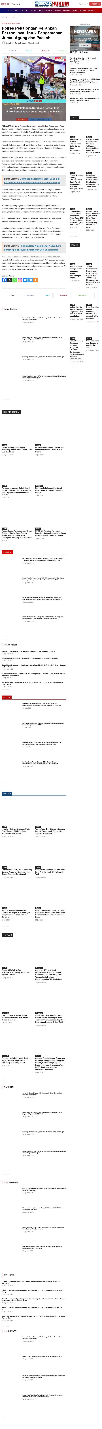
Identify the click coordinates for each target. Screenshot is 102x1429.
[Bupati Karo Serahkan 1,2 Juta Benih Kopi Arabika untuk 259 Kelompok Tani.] (50, 852)
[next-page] (7, 397)
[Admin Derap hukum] (4, 43)
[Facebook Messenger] (25, 280)
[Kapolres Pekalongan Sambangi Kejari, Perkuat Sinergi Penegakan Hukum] (50, 470)
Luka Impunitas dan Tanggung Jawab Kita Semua (92, 344)
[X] (9, 280)
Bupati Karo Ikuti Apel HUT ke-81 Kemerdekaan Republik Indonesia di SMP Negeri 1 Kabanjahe (44, 377)
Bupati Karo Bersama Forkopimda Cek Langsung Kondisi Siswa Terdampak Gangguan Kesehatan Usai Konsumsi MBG (43, 579)
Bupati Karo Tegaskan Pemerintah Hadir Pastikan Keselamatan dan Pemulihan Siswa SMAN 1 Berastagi (42, 1396)
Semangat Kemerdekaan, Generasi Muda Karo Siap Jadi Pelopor (43, 357)
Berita (12, 17)
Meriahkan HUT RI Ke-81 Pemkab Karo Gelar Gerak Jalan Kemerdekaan (76, 145)
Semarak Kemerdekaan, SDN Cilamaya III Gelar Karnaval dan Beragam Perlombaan (42, 318)
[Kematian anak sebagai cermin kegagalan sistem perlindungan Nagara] (77, 255)
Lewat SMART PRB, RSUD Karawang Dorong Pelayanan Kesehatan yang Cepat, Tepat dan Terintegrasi (17, 871)
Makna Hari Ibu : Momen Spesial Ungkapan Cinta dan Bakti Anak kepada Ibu (76, 311)
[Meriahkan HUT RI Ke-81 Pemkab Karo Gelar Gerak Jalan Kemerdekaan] (77, 128)
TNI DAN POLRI (14, 23)
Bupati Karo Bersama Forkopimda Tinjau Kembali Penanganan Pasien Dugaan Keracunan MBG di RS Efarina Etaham (42, 618)
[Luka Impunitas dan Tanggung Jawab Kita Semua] (93, 330)
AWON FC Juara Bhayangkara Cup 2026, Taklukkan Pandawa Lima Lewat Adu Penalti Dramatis (93, 146)
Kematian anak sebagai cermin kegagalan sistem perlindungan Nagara (76, 272)
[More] (73, 51)
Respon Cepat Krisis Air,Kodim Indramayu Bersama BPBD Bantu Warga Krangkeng (15, 1017)
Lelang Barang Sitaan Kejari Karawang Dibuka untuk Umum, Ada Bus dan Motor (17, 449)
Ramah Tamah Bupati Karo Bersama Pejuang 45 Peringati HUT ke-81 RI (28, 651)
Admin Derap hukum (17, 43)
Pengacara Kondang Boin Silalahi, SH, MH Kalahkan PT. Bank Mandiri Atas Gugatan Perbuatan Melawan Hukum (16, 491)
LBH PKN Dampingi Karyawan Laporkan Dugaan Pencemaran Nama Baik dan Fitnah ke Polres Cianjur (50, 533)
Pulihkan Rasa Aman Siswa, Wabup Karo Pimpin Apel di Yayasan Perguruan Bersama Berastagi (43, 1376)
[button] (16, 4)
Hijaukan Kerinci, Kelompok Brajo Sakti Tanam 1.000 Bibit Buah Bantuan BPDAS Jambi (16, 831)
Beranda (5, 17)
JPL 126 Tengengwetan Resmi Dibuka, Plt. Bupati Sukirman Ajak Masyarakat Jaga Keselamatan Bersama (16, 913)
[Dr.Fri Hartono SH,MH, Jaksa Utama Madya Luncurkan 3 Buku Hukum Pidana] (50, 430)
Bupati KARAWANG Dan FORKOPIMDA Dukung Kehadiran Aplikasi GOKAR (15, 972)
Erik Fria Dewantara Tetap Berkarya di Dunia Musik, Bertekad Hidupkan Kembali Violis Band (42, 1247)
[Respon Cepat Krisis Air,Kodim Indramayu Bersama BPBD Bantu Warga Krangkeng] (17, 997)
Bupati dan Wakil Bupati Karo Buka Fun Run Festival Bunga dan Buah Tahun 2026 (93, 181)
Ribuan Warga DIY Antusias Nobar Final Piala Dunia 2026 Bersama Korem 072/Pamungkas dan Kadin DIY (77, 218)
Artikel (89, 338)
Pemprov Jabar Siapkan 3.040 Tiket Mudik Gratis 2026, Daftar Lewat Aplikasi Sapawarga (83, 70)
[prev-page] (3, 397)
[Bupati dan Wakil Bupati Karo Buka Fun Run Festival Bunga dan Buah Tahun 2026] (93, 164)
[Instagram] (20, 280)
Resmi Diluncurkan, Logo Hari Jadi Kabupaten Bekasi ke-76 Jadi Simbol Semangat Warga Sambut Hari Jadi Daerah (50, 913)
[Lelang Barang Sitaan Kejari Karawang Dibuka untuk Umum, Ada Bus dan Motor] (17, 430)
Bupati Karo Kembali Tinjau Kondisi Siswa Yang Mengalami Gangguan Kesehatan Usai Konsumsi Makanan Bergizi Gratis (42, 598)
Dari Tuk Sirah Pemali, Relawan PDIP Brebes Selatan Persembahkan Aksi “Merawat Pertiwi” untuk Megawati (40, 762)
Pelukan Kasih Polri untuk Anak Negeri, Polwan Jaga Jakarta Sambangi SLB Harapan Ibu (15, 1060)
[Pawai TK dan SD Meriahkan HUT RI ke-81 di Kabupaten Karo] (11, 1364)
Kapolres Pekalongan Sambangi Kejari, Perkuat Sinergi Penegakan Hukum (49, 490)
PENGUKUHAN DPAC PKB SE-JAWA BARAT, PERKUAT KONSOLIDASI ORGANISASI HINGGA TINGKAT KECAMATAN (41, 704)
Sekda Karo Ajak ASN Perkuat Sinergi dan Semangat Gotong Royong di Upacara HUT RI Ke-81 (42, 338)
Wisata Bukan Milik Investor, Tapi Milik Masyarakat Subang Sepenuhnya (84, 90)
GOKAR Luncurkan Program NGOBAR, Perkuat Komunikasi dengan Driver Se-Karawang (44, 1189)
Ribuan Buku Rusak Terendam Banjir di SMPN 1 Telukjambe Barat (84, 99)
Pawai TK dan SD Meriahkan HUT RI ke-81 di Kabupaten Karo (42, 1356)
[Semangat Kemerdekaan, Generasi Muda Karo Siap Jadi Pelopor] (11, 364)
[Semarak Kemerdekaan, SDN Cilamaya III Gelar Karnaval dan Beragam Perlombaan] (11, 326)
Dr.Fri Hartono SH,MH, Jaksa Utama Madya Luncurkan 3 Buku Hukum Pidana (49, 449)
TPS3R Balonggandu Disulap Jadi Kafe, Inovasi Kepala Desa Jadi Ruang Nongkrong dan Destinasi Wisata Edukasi (93, 275)
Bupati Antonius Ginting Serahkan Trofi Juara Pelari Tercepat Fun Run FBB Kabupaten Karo (76, 182)
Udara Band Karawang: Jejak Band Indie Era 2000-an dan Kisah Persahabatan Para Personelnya (43, 1228)
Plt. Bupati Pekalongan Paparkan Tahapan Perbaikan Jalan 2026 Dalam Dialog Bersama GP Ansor (43, 724)
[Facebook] (4, 280)
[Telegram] (30, 280)
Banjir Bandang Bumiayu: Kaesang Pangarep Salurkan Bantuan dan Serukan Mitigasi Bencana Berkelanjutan (77, 349)
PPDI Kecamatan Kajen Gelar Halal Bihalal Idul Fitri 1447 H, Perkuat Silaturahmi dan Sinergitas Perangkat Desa (41, 743)
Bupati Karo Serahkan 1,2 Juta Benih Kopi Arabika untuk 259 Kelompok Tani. (50, 871)
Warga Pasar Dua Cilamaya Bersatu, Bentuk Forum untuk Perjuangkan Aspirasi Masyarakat (50, 831)
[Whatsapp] (14, 280)
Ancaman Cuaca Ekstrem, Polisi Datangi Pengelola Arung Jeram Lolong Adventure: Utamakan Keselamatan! (85, 81)
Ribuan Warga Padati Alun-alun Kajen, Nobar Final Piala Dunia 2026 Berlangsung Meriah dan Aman (93, 219)
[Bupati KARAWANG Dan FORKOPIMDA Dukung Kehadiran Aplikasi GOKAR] (17, 952)
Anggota (39, 486)
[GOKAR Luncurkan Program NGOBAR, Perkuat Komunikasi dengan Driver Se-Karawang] (11, 1196)
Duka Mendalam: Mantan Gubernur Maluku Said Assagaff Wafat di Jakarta (93, 312)
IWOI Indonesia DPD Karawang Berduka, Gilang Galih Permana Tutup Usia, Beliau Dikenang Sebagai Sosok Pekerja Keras (42, 559)
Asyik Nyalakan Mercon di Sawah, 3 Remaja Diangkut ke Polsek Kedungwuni (83, 60)
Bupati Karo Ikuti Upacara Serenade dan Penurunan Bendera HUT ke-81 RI (30, 658)
